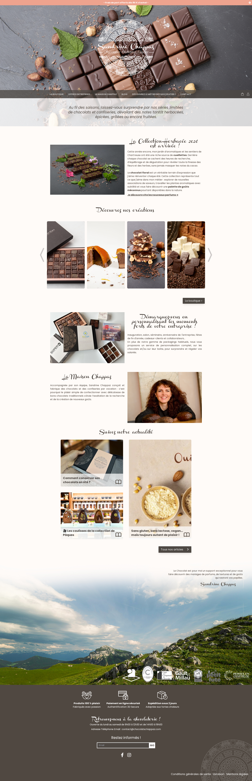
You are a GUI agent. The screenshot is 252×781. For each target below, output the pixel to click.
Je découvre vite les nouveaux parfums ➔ (152, 195)
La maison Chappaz (106, 94)
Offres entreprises (79, 94)
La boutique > (193, 301)
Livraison (218, 774)
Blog (124, 94)
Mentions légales (237, 774)
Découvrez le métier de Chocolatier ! (154, 94)
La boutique (57, 94)
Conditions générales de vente (191, 774)
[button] (42, 255)
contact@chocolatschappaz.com (141, 729)
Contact (185, 94)
